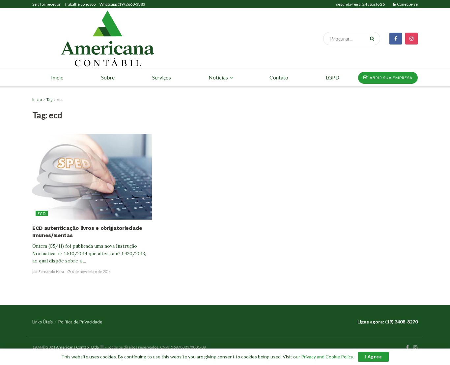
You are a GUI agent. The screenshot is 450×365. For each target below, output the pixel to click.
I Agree (373, 356)
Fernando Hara (51, 271)
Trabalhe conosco (80, 4)
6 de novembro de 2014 (91, 271)
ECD (42, 213)
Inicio (37, 99)
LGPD (332, 77)
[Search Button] (373, 38)
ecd (60, 99)
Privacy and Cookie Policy (327, 356)
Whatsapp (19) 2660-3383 (122, 4)
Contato (278, 77)
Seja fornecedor (46, 4)
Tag (49, 99)
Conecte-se (407, 4)
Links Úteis (42, 321)
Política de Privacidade (80, 321)
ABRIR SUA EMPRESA (390, 77)
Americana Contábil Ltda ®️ (80, 347)
